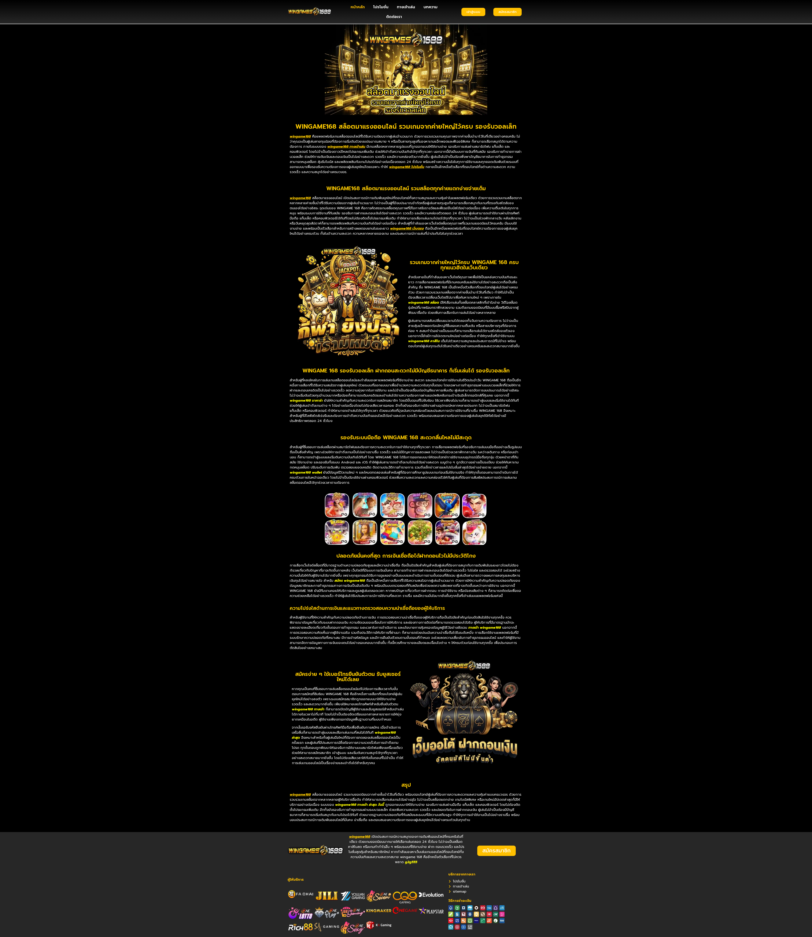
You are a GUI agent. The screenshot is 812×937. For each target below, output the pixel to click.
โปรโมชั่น (380, 7)
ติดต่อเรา (394, 17)
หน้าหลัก (358, 7)
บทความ (431, 7)
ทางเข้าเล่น (406, 7)
